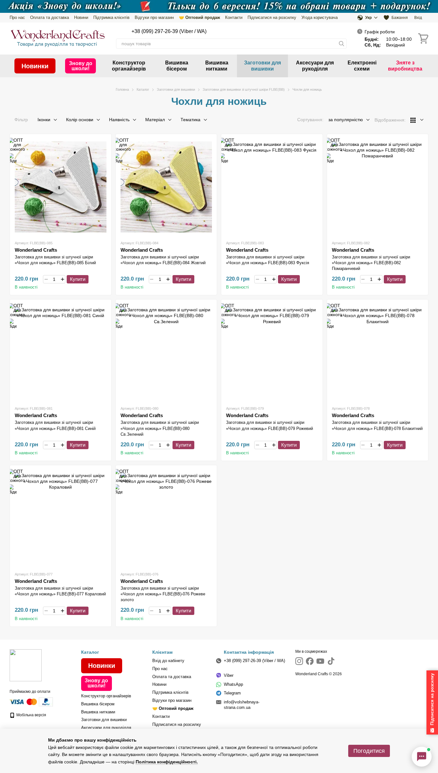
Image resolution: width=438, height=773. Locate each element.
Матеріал (155, 119)
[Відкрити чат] (422, 757)
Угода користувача (319, 17)
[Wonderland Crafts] (26, 665)
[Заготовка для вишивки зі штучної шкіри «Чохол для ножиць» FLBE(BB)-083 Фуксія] (272, 187)
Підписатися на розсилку (272, 17)
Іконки (44, 119)
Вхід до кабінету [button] (168, 660)
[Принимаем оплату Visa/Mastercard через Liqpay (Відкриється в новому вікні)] (24, 701)
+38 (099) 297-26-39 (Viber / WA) (168, 31)
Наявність (119, 119)
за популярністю (345, 119)
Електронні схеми (362, 65)
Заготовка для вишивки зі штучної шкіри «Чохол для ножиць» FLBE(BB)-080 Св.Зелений (160, 428)
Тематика (190, 119)
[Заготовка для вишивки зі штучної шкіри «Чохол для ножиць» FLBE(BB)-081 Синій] (60, 352)
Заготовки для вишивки (262, 65)
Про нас (17, 17)
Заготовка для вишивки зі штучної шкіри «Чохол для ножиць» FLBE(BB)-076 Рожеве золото (163, 594)
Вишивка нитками (216, 65)
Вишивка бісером (176, 65)
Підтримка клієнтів (111, 17)
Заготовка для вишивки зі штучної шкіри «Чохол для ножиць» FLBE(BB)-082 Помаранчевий (371, 263)
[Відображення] (417, 120)
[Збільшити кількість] (62, 279)
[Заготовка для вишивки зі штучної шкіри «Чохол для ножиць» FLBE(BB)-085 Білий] (60, 187)
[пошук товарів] (341, 43)
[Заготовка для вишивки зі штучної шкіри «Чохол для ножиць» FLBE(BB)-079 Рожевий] (272, 352)
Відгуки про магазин (154, 17)
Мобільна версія (30, 715)
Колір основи (79, 119)
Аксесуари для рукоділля (315, 65)
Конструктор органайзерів (129, 65)
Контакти (233, 17)
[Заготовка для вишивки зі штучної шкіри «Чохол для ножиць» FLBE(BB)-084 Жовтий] (166, 187)
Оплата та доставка (49, 17)
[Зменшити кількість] (46, 279)
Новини (81, 17)
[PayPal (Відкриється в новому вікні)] (46, 701)
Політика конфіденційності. (167, 761)
